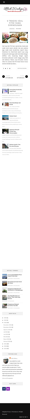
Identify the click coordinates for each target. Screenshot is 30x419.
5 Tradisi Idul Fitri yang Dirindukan (15, 23)
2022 (5, 322)
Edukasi (12, 28)
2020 (5, 346)
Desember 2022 (8, 325)
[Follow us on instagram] (8, 389)
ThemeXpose (15, 411)
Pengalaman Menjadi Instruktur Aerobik (13, 304)
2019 (5, 348)
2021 (5, 343)
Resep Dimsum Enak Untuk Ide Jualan (15, 282)
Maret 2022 (6, 339)
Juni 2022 (6, 334)
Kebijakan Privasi (6, 411)
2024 (5, 317)
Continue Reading (22, 68)
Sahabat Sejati (13, 116)
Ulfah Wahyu (14, 358)
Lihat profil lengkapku (7, 378)
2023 (5, 320)
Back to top (23, 417)
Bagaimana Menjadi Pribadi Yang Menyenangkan (14, 131)
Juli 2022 (6, 332)
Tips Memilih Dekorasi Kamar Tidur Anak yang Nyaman (14, 297)
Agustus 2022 (7, 329)
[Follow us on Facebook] (4, 389)
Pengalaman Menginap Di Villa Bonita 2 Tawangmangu (15, 289)
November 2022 (8, 327)
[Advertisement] (12, 212)
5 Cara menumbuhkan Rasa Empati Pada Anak (15, 275)
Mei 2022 (6, 336)
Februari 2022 (7, 341)
